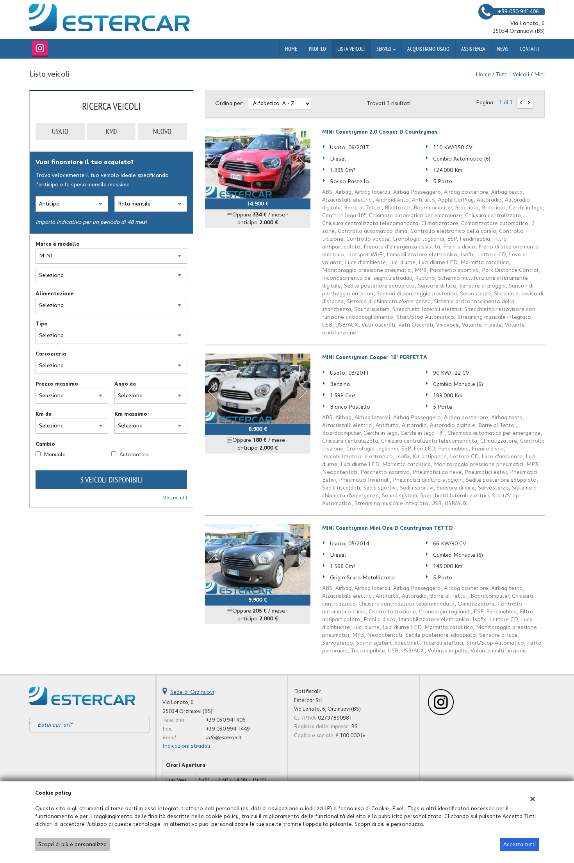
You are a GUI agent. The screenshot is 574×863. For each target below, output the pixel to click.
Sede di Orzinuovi (192, 692)
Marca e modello (58, 244)
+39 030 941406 (226, 720)
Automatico (134, 454)
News (503, 48)
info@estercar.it (223, 737)
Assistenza (473, 48)
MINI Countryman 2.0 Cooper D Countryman (379, 132)
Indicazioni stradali (186, 746)
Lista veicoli (351, 48)
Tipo (42, 324)
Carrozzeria (51, 354)
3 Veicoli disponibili (111, 479)
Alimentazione (55, 294)
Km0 (111, 131)
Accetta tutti (519, 844)
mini (539, 74)
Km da (44, 414)
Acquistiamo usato (428, 48)
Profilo (317, 48)
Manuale (54, 454)
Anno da (125, 384)
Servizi (384, 48)
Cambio (45, 444)
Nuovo (162, 131)
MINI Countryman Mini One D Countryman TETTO (387, 528)
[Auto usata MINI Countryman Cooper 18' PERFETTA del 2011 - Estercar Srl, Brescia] (257, 389)
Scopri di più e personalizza (72, 844)
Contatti (529, 48)
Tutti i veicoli (512, 74)
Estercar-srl (53, 725)
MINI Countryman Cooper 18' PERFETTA (374, 357)
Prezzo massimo (57, 384)
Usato (60, 131)
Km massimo (130, 414)
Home (291, 48)
